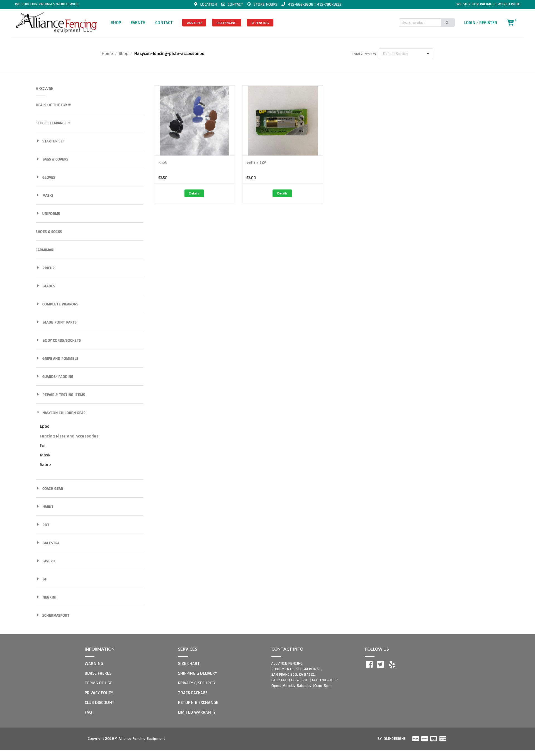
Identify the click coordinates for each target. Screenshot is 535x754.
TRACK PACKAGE (193, 693)
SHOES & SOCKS (49, 231)
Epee (45, 426)
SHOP (116, 22)
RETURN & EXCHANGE (198, 702)
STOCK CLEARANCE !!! (53, 123)
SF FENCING (260, 23)
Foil (43, 445)
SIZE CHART (189, 663)
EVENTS (138, 22)
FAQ (88, 712)
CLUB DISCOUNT (100, 702)
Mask (45, 455)
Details (194, 193)
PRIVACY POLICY (99, 693)
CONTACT (164, 22)
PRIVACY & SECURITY (197, 683)
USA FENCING (227, 23)
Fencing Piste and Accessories (69, 436)
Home (107, 53)
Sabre (45, 464)
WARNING (94, 663)
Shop (123, 53)
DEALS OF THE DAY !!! (53, 105)
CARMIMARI (45, 250)
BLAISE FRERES (98, 673)
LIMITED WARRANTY (197, 712)
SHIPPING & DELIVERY (197, 673)
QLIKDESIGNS (395, 738)
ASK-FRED (194, 23)
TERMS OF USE (98, 683)
